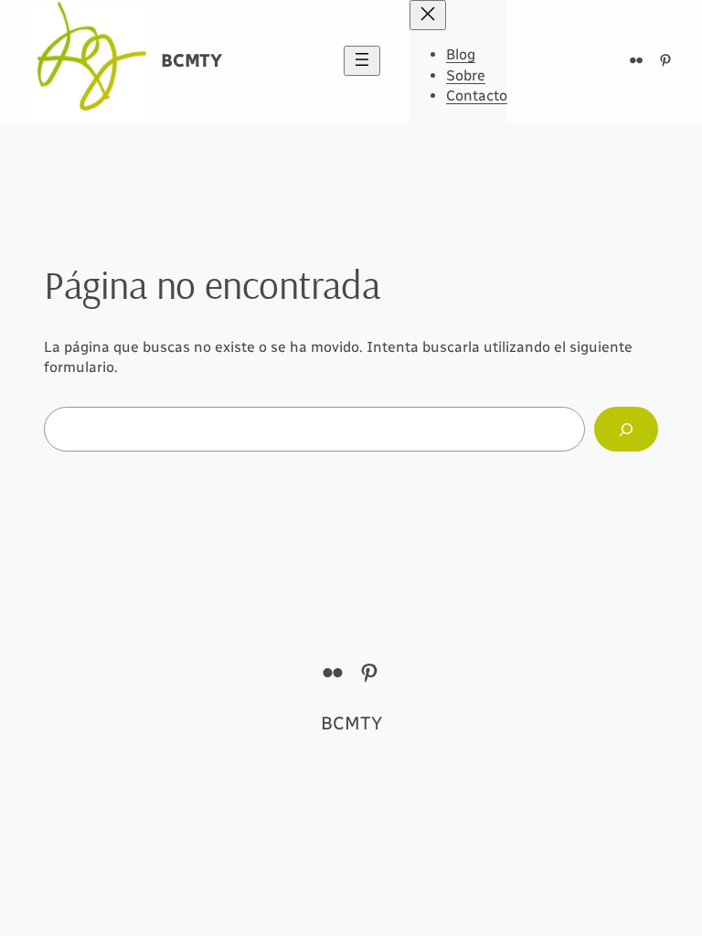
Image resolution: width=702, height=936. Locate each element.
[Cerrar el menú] (428, 15)
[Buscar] (626, 429)
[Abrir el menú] (362, 61)
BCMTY (191, 60)
